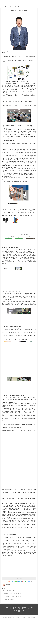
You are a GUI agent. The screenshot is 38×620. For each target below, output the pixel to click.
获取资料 (22, 610)
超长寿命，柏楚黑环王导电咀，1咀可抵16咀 (9, 590)
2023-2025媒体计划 (9, 4)
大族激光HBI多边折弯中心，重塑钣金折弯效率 (9, 592)
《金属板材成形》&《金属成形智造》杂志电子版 (23, 4)
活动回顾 (19, 6)
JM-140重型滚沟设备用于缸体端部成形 (8, 599)
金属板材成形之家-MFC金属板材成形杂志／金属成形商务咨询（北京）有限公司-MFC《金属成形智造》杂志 (1, 3)
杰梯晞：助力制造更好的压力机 (19, 10)
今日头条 (3, 4)
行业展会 (14, 6)
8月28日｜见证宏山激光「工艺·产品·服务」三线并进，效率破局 (12, 596)
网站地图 (33, 617)
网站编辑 (8, 584)
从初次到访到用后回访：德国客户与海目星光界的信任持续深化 (12, 593)
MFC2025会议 (3, 6)
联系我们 (9, 6)
